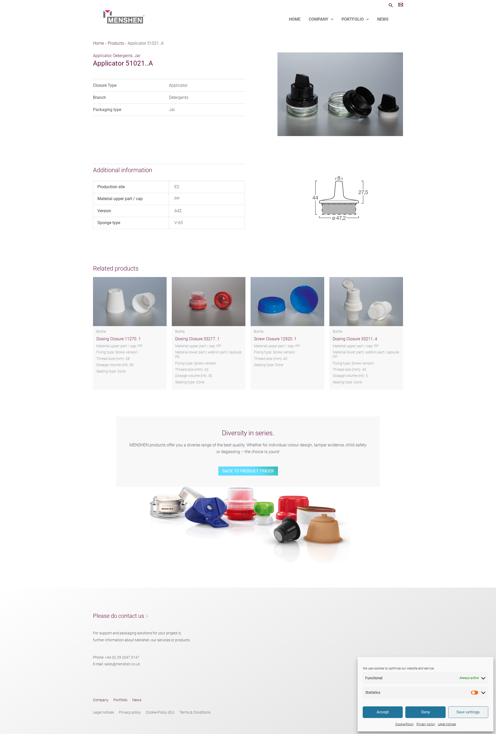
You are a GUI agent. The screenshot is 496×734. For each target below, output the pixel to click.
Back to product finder (248, 471)
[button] (391, 5)
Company (318, 19)
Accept (383, 712)
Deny (425, 712)
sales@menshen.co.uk (122, 664)
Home (294, 19)
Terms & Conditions (195, 712)
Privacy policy (425, 724)
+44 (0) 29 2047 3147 (122, 657)
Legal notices (447, 724)
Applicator (102, 55)
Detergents (123, 55)
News (383, 19)
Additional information (122, 170)
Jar (137, 55)
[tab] (167, 170)
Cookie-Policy (404, 724)
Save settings (468, 712)
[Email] (400, 5)
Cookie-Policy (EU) (160, 712)
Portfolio (353, 19)
